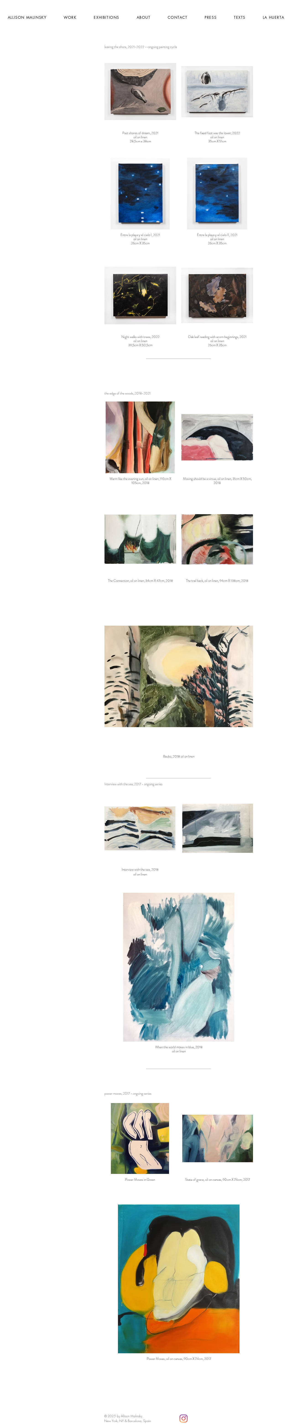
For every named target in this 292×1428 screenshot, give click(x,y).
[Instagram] (184, 1419)
